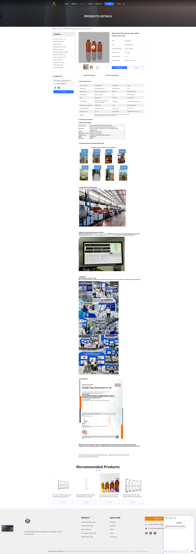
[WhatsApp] (55, 88)
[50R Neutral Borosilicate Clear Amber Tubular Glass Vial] (94, 47)
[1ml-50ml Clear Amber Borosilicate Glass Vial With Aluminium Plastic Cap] (110, 483)
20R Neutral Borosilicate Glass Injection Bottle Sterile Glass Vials (132, 495)
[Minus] (192, 518)
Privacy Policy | (52, 551)
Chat (109, 3)
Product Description (112, 75)
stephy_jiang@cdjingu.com (63, 80)
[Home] (54, 4)
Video (112, 529)
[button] (55, 487)
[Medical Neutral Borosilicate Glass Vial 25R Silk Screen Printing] (86, 483)
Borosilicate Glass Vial (88, 522)
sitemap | (61, 551)
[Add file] (166, 551)
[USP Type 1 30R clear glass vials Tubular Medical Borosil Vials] (63, 483)
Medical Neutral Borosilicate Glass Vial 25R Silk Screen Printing (85, 495)
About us (74, 3)
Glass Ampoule (86, 529)
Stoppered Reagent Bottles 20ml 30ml (118, 455)
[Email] (58, 88)
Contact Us (98, 3)
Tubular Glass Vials (87, 526)
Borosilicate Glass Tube (88, 533)
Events (90, 3)
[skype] (150, 533)
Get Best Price (119, 67)
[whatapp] (146, 533)
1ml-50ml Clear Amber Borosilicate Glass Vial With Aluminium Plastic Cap (109, 496)
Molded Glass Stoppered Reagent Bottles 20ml (94, 455)
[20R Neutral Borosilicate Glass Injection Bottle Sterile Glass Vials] (133, 483)
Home (66, 3)
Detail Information (89, 75)
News (112, 533)
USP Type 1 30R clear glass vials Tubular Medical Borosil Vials (62, 495)
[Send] (192, 551)
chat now (158, 518)
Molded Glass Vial (87, 537)
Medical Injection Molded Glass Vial (88, 456)
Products (82, 3)
